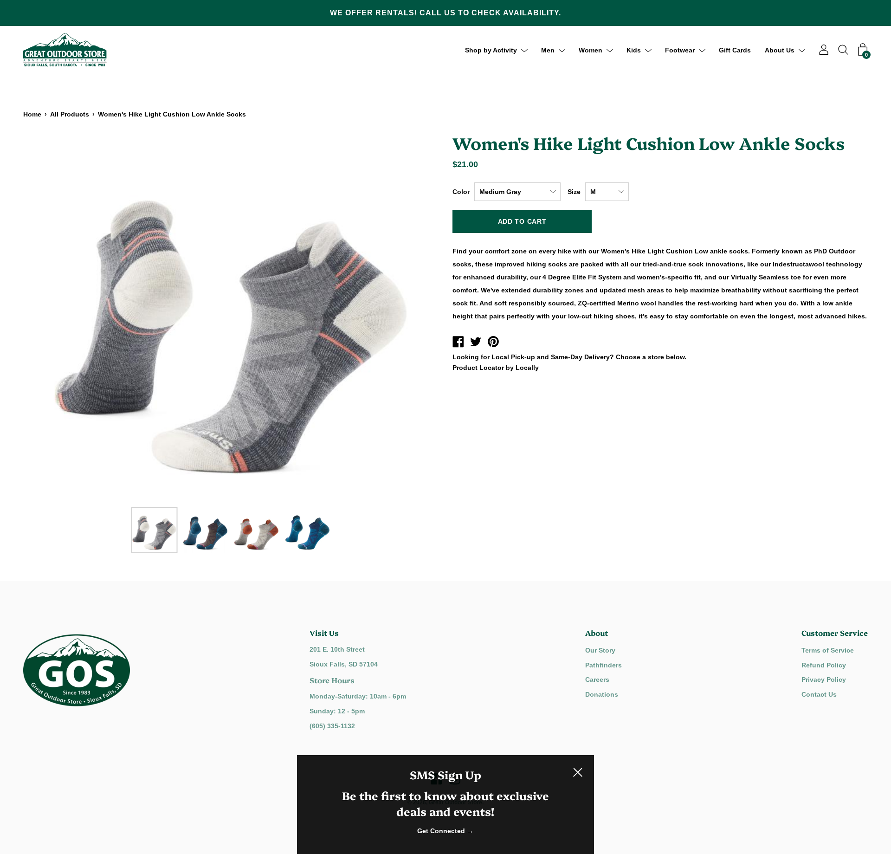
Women (590, 49)
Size (574, 191)
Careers (597, 679)
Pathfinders (603, 665)
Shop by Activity (491, 49)
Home (32, 114)
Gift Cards (735, 49)
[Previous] (46, 316)
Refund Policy (823, 665)
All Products (69, 114)
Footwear (680, 49)
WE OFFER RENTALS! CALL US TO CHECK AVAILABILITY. (445, 13)
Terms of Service (827, 650)
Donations (601, 694)
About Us (779, 49)
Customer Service (834, 633)
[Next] (415, 316)
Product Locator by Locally (495, 367)
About (596, 633)
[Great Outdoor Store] (458, 343)
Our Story (600, 650)
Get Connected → (445, 831)
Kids (633, 49)
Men (548, 49)
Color (461, 191)
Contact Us (819, 694)
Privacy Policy (823, 679)
